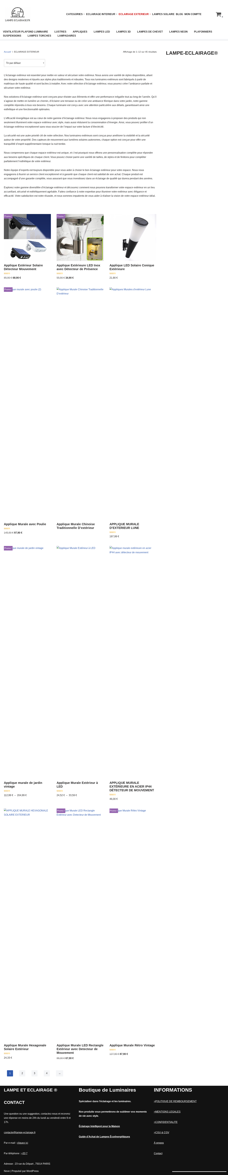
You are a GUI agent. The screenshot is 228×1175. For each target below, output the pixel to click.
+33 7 (24, 1153)
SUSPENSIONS (12, 35)
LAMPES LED (102, 31)
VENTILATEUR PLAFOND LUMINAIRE (25, 31)
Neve (7, 1171)
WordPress (32, 1171)
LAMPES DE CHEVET (150, 31)
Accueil (7, 52)
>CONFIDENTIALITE (166, 1122)
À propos (159, 1143)
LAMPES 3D (123, 31)
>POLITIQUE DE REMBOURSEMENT (175, 1101)
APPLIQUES (80, 31)
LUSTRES (60, 31)
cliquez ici (22, 1143)
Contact (158, 1153)
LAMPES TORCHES (39, 35)
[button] (84, 14)
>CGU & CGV (161, 1132)
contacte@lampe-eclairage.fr (20, 1132)
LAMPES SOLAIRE (163, 14)
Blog (179, 14)
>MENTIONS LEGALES (167, 1111)
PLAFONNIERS (203, 31)
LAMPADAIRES (67, 35)
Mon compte (192, 14)
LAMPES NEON (178, 31)
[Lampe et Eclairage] (18, 14)
